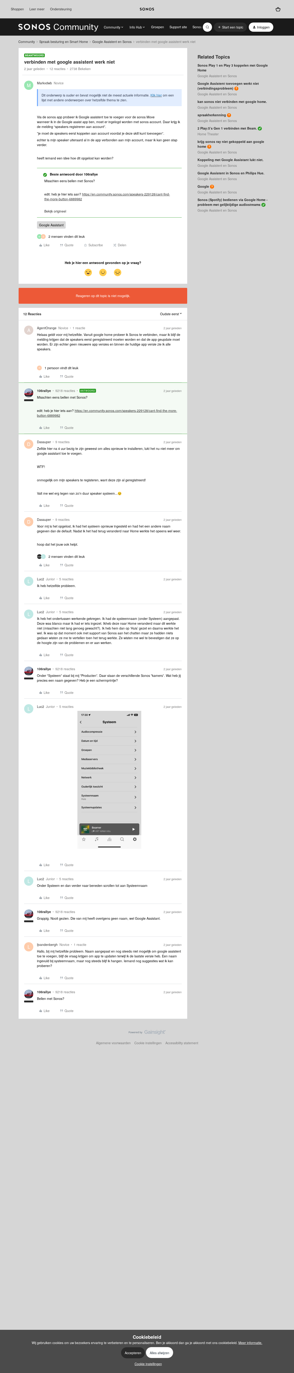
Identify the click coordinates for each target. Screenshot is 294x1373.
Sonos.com (200, 27)
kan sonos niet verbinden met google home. (232, 101)
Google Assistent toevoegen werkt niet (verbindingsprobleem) (228, 86)
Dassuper (44, 442)
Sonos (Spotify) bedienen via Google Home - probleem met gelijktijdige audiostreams (233, 202)
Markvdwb (44, 83)
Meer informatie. (250, 1342)
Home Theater (208, 134)
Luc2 (40, 579)
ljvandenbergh (47, 944)
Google (203, 186)
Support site (178, 27)
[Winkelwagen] (278, 9)
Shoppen (17, 9)
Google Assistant (51, 225)
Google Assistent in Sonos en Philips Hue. (231, 173)
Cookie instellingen (148, 1043)
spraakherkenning (212, 115)
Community (26, 41)
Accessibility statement (181, 1043)
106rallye (44, 390)
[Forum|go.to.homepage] (58, 27)
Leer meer (37, 9)
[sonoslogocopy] (147, 9)
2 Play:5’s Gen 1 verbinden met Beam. (227, 128)
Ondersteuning (61, 9)
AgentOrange (47, 328)
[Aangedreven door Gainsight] (147, 1033)
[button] (230, 27)
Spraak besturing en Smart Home (63, 41)
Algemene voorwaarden (113, 1043)
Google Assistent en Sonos (112, 41)
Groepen (157, 27)
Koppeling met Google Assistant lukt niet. (230, 159)
